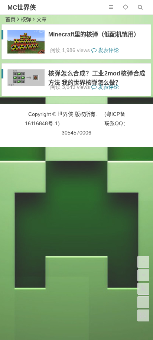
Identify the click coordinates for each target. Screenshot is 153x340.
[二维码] (143, 315)
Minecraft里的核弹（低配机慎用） (94, 34)
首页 (10, 19)
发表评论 (108, 50)
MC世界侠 (21, 7)
